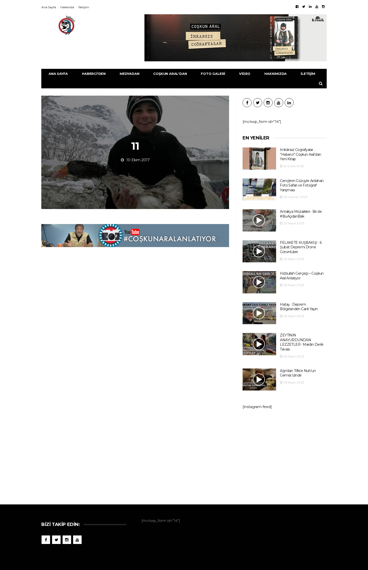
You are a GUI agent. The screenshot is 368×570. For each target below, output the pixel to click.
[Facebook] (297, 7)
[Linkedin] (310, 7)
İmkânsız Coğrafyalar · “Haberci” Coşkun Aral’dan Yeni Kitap (300, 154)
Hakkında (67, 7)
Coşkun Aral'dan (170, 74)
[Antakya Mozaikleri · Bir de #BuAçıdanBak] (259, 220)
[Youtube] (316, 7)
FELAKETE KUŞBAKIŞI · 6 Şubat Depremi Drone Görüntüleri (300, 247)
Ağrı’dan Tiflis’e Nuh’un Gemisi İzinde (298, 373)
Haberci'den (94, 74)
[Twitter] (303, 7)
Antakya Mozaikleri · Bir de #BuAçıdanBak (301, 214)
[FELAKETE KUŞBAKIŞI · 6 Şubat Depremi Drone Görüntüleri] (259, 251)
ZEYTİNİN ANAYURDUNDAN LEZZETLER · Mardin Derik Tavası (301, 342)
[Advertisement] (285, 454)
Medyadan (129, 74)
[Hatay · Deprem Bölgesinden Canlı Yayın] (259, 313)
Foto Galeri (213, 74)
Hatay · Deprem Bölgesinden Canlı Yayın (299, 306)
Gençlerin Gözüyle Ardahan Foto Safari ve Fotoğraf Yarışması (301, 185)
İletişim (83, 7)
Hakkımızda (275, 74)
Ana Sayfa (48, 7)
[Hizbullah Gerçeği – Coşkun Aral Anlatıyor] (259, 282)
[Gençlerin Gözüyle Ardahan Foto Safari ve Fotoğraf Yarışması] (259, 189)
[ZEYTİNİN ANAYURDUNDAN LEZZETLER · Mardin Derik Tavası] (259, 344)
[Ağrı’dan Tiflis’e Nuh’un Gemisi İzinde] (259, 379)
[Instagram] (323, 7)
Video (244, 74)
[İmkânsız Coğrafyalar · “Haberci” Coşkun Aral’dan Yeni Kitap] (259, 158)
